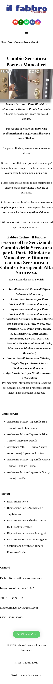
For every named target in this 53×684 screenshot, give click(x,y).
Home (3, 42)
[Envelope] (15, 22)
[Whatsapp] (26, 22)
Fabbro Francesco (31, 387)
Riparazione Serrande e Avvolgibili (27, 533)
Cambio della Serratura (26, 248)
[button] (26, 33)
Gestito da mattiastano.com (26, 675)
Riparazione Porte (17, 501)
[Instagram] (38, 22)
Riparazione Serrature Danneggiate (27, 539)
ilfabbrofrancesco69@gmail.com (19, 607)
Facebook (39, 392)
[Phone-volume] (21, 22)
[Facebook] (32, 22)
